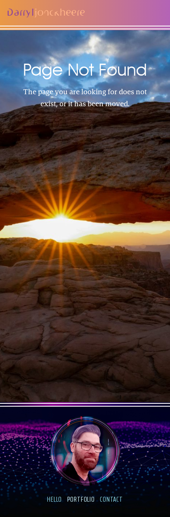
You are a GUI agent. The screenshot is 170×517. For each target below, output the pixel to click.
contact (111, 499)
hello (54, 499)
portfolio (81, 499)
